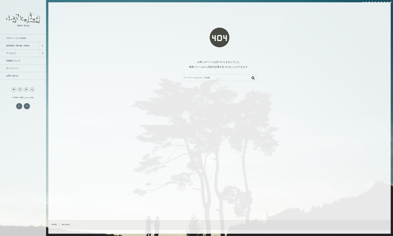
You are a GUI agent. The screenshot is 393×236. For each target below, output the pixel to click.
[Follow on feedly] (26, 89)
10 (390, 2)
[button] (32, 89)
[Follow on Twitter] (14, 89)
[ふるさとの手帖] (23, 22)
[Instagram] (20, 89)
